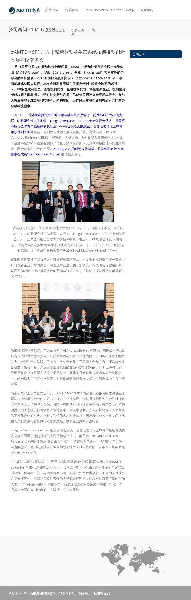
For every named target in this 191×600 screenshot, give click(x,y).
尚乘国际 (51, 10)
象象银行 (146, 10)
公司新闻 (139, 54)
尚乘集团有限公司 (42, 593)
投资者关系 (76, 28)
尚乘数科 (71, 10)
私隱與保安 (102, 593)
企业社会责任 (55, 30)
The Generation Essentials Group (109, 10)
